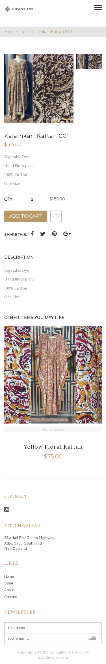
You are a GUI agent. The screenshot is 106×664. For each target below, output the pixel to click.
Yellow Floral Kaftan (53, 446)
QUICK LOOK (53, 429)
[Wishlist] (56, 217)
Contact (10, 597)
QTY (8, 199)
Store (8, 583)
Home (10, 31)
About (9, 590)
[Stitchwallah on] (6, 510)
